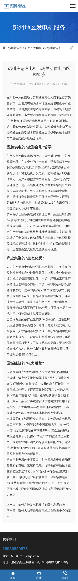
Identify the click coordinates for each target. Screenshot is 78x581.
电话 (65, 578)
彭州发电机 (15, 48)
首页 (13, 578)
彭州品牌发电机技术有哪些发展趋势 (41, 504)
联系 (39, 578)
